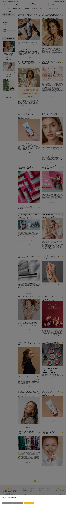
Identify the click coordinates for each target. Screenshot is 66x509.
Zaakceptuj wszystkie (29, 503)
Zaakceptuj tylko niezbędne (8, 503)
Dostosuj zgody (19, 503)
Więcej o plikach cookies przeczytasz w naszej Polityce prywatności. (14, 500)
